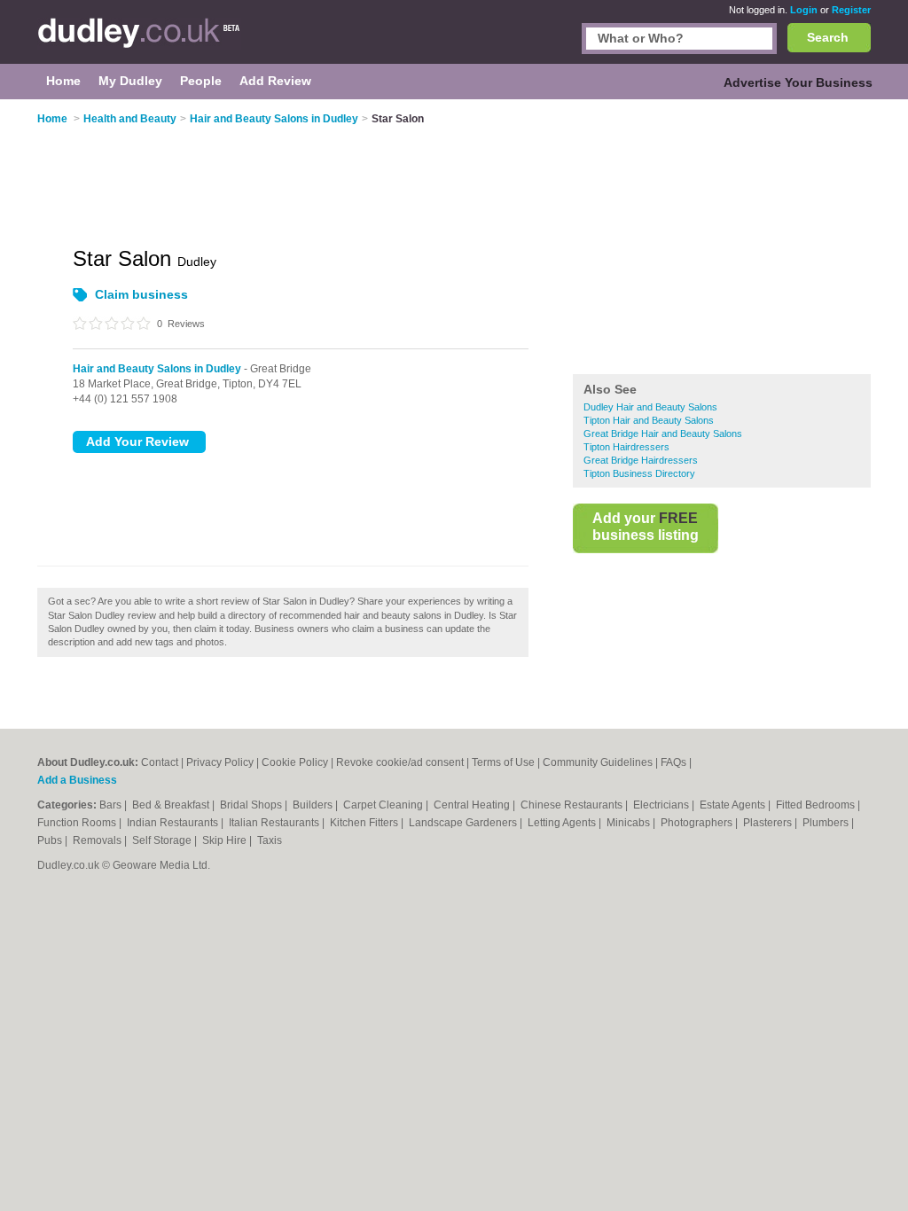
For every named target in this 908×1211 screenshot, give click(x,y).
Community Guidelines (598, 762)
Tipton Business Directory (639, 473)
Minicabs (630, 822)
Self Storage (163, 840)
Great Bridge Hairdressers (640, 460)
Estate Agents (734, 805)
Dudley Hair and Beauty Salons (650, 407)
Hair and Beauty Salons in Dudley (157, 369)
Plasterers (768, 822)
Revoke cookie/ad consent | (404, 762)
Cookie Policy (295, 762)
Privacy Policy (220, 762)
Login (804, 9)
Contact (159, 762)
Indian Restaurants (174, 822)
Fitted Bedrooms (816, 805)
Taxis (269, 840)
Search (828, 37)
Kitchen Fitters (365, 822)
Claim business (141, 294)
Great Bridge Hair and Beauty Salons (662, 433)
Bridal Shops (252, 805)
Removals (98, 840)
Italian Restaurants (275, 822)
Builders (314, 805)
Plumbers (826, 822)
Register (851, 9)
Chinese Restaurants (573, 805)
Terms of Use (503, 762)
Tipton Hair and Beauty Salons (648, 420)
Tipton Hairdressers (626, 446)
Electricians (662, 805)
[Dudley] (139, 41)
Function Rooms (78, 822)
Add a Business (77, 780)
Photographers (698, 822)
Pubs (51, 840)
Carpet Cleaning (384, 805)
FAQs (673, 762)
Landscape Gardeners (464, 822)
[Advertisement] (722, 238)
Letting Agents (563, 822)
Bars (111, 805)
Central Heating (473, 805)
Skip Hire (225, 840)
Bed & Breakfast (172, 805)
